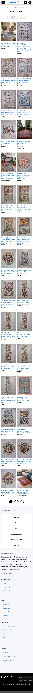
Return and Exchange (9, 626)
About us (6, 604)
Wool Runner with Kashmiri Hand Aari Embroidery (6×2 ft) (23, 302)
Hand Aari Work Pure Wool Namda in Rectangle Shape (7, 143)
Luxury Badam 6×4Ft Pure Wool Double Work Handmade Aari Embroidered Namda (8, 176)
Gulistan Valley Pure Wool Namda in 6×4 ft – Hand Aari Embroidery (8, 112)
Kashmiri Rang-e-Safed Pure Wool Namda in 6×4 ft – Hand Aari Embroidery (24, 81)
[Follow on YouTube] (11, 677)
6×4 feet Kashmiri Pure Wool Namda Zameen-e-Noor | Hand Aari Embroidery (8, 81)
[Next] (22, 501)
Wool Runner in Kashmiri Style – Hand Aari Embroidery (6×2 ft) (24, 334)
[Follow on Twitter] (8, 677)
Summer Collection (9, 656)
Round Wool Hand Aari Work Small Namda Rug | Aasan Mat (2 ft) (8, 461)
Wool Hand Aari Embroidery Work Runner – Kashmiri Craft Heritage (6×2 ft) (8, 335)
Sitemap (5, 652)
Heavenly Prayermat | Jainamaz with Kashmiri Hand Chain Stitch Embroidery (8, 240)
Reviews (5, 615)
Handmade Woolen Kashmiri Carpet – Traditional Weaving (23, 492)
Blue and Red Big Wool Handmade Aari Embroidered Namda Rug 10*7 (23, 144)
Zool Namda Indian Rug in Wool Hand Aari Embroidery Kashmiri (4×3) (8, 303)
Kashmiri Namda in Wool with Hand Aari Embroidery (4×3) (8, 44)
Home (9, 8)
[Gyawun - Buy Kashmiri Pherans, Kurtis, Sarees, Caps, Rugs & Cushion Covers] (15, 2)
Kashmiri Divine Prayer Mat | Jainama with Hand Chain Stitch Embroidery (8, 208)
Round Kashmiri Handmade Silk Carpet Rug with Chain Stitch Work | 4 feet (23, 176)
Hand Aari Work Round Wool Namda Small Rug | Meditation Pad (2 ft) (24, 461)
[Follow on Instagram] (5, 677)
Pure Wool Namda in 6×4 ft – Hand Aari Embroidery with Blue (23, 112)
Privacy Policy (7, 612)
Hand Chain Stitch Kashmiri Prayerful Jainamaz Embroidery (23, 207)
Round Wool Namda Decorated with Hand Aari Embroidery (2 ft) (7, 492)
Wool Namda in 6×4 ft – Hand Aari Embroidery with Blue (8, 431)
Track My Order (8, 591)
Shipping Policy (7, 630)
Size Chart (6, 633)
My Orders (6, 587)
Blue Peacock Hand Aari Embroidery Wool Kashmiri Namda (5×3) (24, 271)
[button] (3, 2)
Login (4, 583)
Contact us (6, 608)
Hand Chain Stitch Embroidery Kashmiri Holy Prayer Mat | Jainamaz (23, 240)
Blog (4, 637)
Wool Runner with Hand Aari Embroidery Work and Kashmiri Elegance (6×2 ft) (24, 367)
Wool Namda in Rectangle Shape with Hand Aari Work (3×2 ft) (24, 431)
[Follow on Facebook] (2, 677)
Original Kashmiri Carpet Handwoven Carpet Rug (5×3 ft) (23, 398)
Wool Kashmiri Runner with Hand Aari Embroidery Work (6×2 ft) (8, 399)
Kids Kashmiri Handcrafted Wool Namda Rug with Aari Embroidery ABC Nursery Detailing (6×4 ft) (24, 47)
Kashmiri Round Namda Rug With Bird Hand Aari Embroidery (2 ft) (8, 271)
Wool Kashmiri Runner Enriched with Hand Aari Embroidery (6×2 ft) (8, 366)
